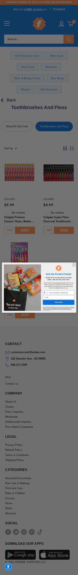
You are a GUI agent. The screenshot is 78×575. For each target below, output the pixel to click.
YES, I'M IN (58, 302)
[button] (8, 567)
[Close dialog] (74, 264)
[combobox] (45, 293)
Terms (49, 310)
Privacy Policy (45, 310)
